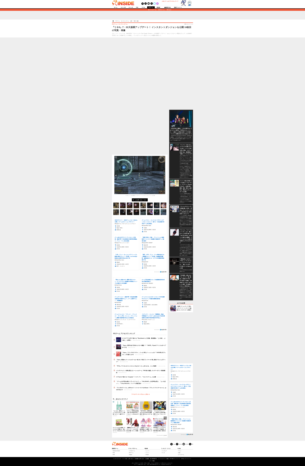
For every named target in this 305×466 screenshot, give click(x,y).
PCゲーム (151, 7)
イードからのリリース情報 (163, 458)
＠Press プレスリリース (186, 458)
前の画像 (116, 175)
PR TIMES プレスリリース (175, 458)
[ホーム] (113, 21)
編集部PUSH (167, 7)
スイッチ (131, 7)
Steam (169, 9)
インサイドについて (117, 458)
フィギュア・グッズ (165, 448)
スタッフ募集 (152, 460)
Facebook (180, 444)
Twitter (174, 444)
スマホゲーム (153, 9)
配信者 (158, 7)
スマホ (143, 7)
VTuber (147, 454)
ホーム (115, 7)
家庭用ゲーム (115, 448)
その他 (179, 448)
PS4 (114, 454)
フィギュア (164, 450)
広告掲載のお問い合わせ (139, 458)
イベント (147, 452)
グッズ (163, 452)
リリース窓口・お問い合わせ (128, 458)
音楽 (179, 452)
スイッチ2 (123, 7)
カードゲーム (181, 454)
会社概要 (147, 458)
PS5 (137, 7)
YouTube (187, 444)
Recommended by (160, 435)
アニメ (179, 450)
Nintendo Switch (116, 450)
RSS (192, 444)
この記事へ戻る (140, 199)
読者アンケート (178, 7)
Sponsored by (156, 271)
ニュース (147, 450)
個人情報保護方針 (153, 458)
